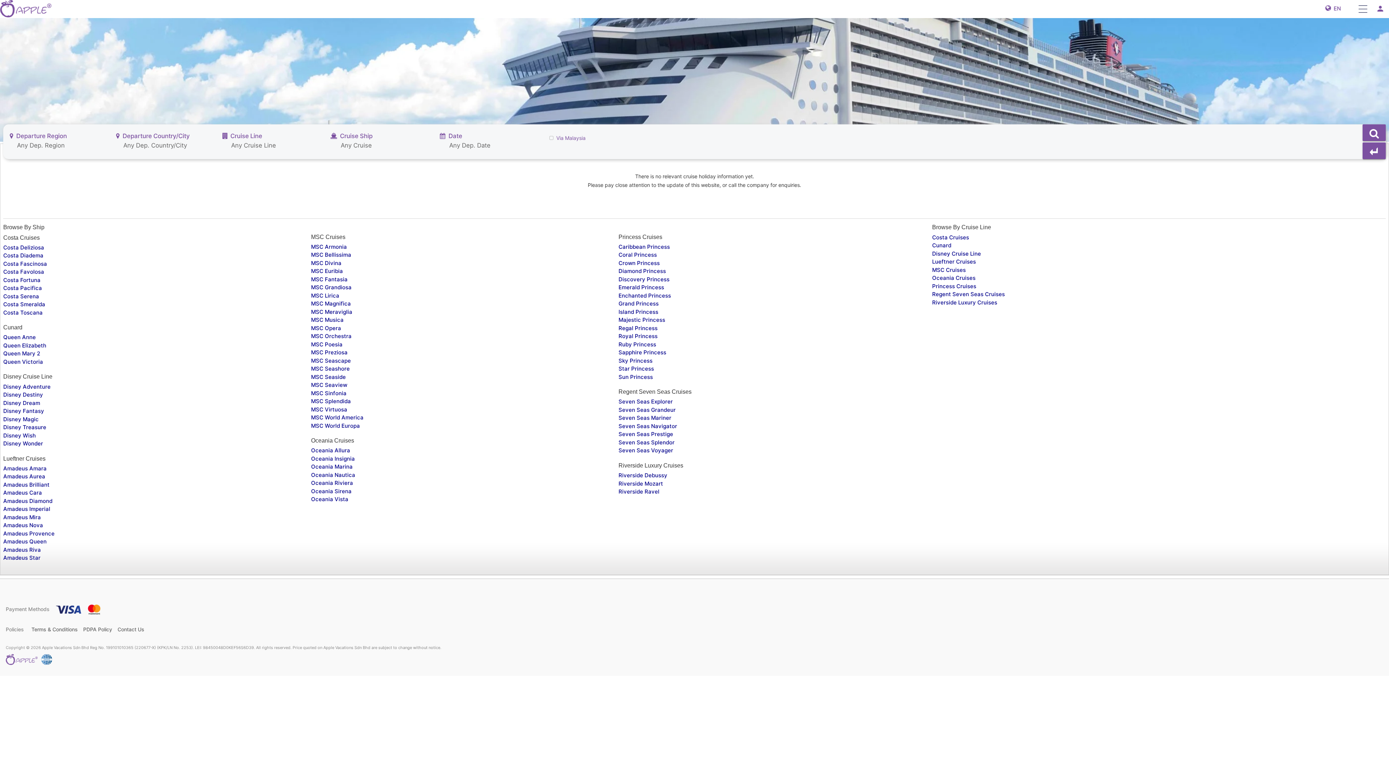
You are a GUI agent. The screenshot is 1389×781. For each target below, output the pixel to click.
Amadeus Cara (22, 492)
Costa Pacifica (22, 288)
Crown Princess (639, 263)
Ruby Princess (637, 344)
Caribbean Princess (644, 246)
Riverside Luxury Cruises (964, 302)
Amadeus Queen (25, 541)
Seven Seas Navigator (648, 426)
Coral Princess (638, 254)
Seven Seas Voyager (646, 450)
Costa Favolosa (23, 271)
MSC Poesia (327, 344)
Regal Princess (638, 328)
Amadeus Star (22, 557)
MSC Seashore (330, 368)
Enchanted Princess (645, 295)
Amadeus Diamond (27, 501)
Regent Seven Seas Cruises (968, 294)
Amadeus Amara (25, 468)
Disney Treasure (24, 427)
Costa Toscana (23, 312)
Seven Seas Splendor (647, 442)
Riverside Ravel (639, 491)
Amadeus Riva (22, 549)
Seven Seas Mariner (645, 417)
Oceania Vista (329, 499)
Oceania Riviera (332, 482)
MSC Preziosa (329, 352)
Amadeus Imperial (26, 508)
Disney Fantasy (23, 410)
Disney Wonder (23, 443)
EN (1336, 8)
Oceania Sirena (331, 491)
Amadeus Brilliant (26, 484)
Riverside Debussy (643, 475)
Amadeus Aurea (24, 476)
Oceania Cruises (954, 277)
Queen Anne (19, 337)
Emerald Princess (641, 287)
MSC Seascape (331, 360)
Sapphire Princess (642, 352)
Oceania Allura (330, 450)
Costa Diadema (23, 255)
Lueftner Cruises (954, 261)
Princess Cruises (954, 286)
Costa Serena (21, 296)
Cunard (941, 245)
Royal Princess (638, 336)
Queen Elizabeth (24, 345)
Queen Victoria (23, 361)
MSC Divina (326, 263)
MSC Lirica (325, 295)
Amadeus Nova (23, 525)
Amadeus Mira (22, 517)
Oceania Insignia (333, 458)
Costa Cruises (950, 237)
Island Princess (638, 311)
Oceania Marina (332, 466)
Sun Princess (636, 377)
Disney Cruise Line (956, 253)
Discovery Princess (644, 279)
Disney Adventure (27, 386)
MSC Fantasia (329, 279)
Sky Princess (636, 360)
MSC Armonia (329, 246)
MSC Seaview (329, 384)
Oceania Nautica (333, 474)
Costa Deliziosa (23, 247)
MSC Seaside (328, 377)
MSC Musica (327, 319)
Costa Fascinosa (25, 263)
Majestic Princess (642, 319)
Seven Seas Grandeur (647, 409)
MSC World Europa (335, 425)
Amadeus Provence (29, 533)
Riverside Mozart (641, 483)
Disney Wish (19, 435)
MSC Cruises (949, 269)
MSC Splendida (331, 401)
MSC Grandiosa (331, 287)
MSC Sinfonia (329, 393)
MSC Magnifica (331, 303)
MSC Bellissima (331, 254)
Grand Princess (639, 303)
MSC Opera (326, 328)
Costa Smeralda (24, 304)
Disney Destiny (23, 394)
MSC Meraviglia (331, 311)
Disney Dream (21, 403)
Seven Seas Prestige (646, 434)
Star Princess (636, 368)
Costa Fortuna (22, 280)
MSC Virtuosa (329, 409)
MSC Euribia (327, 271)
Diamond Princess (642, 271)
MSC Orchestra (331, 336)
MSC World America (337, 417)
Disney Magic (21, 419)
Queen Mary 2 (21, 353)
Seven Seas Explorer (646, 401)
